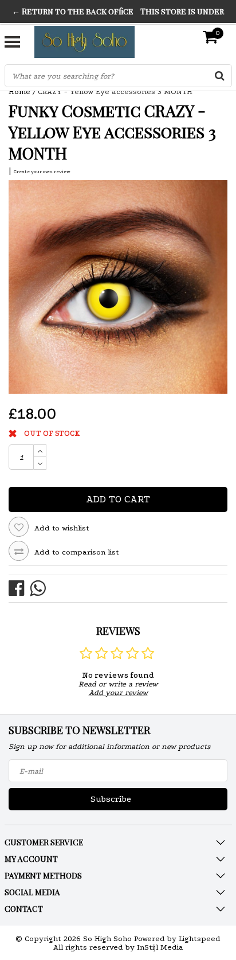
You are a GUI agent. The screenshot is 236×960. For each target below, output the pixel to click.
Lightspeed (200, 938)
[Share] (19, 587)
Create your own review (42, 171)
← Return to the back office (72, 11)
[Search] (220, 75)
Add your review (118, 692)
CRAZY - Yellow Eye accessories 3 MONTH (115, 91)
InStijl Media (160, 947)
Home (19, 91)
